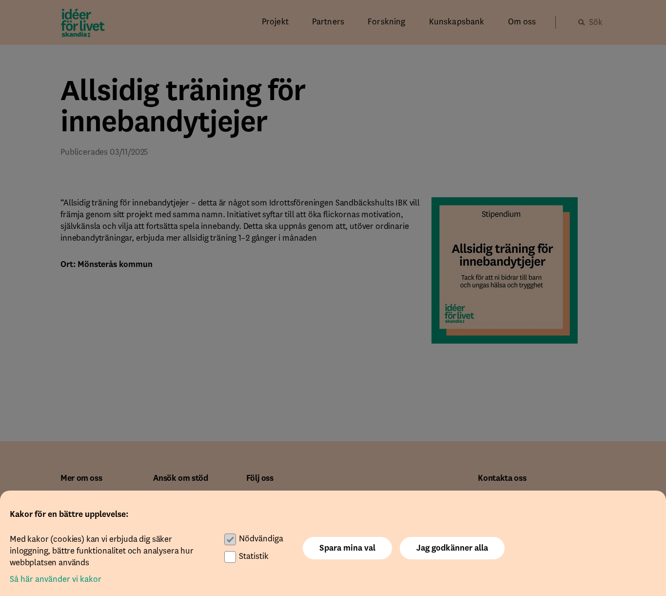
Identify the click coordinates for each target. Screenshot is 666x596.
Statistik (254, 556)
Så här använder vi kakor (55, 579)
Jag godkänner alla (452, 548)
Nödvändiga (261, 538)
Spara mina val (347, 548)
